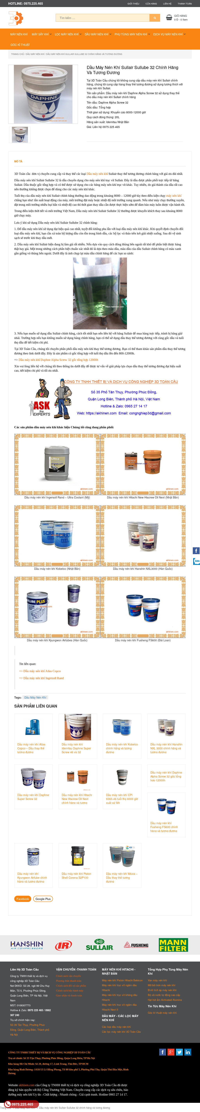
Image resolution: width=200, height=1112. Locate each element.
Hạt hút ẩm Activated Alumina (165, 1000)
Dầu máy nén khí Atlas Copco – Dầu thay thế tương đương (31, 747)
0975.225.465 (22, 1104)
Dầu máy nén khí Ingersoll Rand (43, 678)
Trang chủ (17, 53)
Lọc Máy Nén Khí (67, 34)
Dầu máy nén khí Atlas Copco (42, 671)
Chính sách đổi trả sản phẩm (71, 985)
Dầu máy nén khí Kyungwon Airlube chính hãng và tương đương (32, 877)
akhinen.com (27, 1085)
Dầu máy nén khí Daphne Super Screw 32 (33, 797)
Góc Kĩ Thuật (20, 45)
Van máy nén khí (157, 980)
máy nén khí (173, 195)
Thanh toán (185, 3)
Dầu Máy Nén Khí (96, 34)
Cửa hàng (151, 3)
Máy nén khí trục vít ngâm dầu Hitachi (119, 987)
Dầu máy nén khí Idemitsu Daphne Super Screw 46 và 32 (76, 747)
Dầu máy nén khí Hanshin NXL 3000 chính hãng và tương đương (166, 747)
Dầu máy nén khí (97, 173)
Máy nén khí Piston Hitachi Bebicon (122, 980)
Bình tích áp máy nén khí (162, 990)
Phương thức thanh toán (68, 980)
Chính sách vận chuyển (68, 975)
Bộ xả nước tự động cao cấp (164, 995)
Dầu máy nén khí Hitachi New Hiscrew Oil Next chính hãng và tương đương (77, 798)
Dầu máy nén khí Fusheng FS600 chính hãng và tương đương (164, 826)
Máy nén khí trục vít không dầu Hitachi (119, 997)
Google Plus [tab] (43, 899)
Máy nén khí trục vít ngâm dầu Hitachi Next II (119, 1007)
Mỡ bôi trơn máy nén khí (161, 985)
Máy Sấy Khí (40, 34)
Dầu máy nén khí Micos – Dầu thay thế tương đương (122, 877)
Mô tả (18, 161)
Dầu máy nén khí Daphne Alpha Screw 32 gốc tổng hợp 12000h (58, 359)
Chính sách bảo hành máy (69, 990)
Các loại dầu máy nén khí (116, 1027)
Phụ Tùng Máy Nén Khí (131, 34)
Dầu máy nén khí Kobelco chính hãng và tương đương (122, 747)
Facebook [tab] (23, 899)
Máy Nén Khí (19, 34)
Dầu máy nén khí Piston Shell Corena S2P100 (76, 875)
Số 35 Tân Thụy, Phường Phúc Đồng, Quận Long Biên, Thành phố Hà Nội (29, 1029)
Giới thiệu (133, 3)
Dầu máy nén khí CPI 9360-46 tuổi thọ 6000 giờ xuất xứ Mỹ (122, 798)
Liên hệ (167, 3)
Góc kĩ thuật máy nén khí (162, 1012)
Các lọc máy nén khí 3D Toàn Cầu (121, 1031)
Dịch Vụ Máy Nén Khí (168, 34)
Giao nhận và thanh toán (69, 995)
